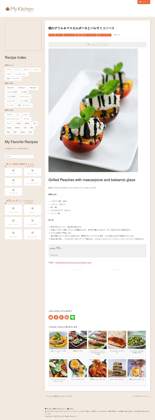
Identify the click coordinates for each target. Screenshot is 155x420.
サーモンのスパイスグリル (117, 351)
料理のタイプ (9, 65)
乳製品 (18, 123)
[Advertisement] (23, 35)
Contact (71, 409)
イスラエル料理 (12, 92)
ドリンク (36, 70)
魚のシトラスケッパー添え (58, 351)
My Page (49, 409)
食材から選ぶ (9, 110)
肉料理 (17, 128)
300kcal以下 (21, 88)
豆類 (24, 128)
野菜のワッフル (78, 351)
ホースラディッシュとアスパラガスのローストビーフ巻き (97, 352)
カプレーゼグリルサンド (117, 379)
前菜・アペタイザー (13, 78)
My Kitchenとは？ (60, 409)
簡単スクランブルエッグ (136, 379)
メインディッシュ (21, 74)
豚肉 (31, 128)
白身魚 (9, 128)
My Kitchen (58, 416)
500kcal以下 (33, 88)
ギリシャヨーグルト (13, 119)
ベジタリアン (11, 101)
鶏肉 (30, 132)
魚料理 (22, 132)
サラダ (9, 70)
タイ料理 (24, 92)
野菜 (15, 132)
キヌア (25, 114)
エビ (17, 114)
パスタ (9, 74)
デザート (26, 70)
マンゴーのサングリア (78, 379)
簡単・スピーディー (24, 105)
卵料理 (27, 123)
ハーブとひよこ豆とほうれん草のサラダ (136, 351)
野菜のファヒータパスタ (97, 379)
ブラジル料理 (11, 96)
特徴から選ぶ (9, 83)
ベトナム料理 (23, 101)
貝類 (8, 132)
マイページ (144, 2)
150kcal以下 (10, 88)
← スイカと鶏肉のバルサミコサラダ (58, 396)
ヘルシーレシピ (24, 96)
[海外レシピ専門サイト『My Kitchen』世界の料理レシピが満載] (19, 9)
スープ (17, 70)
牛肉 (34, 123)
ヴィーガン (10, 105)
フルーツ (9, 123)
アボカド (9, 114)
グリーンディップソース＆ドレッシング (58, 380)
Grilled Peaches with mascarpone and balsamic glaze (73, 263)
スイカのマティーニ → (141, 396)
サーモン (27, 119)
